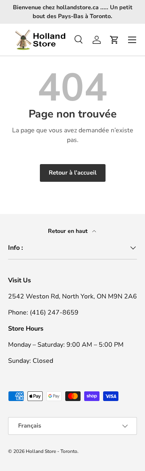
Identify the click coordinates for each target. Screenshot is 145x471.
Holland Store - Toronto (51, 451)
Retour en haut (68, 231)
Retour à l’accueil (73, 173)
